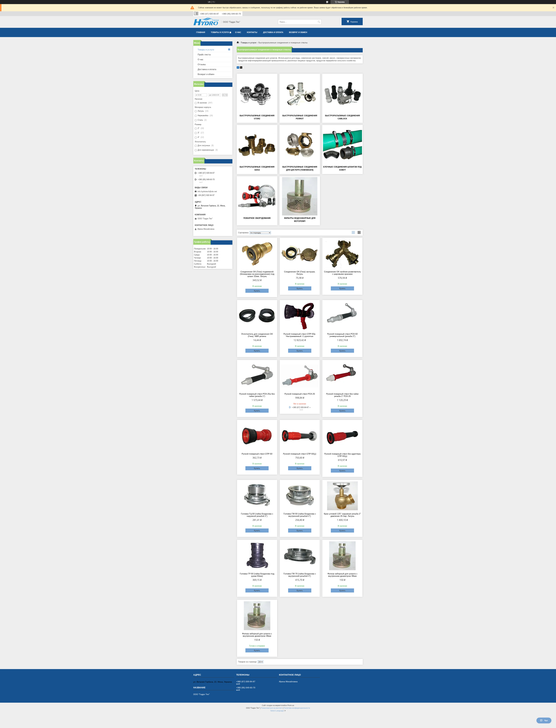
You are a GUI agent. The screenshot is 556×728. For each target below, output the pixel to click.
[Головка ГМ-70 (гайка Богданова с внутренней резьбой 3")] (299, 555)
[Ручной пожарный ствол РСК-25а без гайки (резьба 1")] (257, 375)
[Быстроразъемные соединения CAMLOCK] (342, 93)
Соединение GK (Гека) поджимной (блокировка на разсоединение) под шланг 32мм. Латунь (257, 273)
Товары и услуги (220, 32)
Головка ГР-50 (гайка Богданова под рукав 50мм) (257, 574)
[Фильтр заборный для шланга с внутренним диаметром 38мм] (342, 555)
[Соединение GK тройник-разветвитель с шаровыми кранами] (342, 253)
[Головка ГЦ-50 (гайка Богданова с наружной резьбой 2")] (257, 495)
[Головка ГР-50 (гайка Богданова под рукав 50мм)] (257, 555)
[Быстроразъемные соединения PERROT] (299, 93)
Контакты (252, 32)
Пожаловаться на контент (271, 708)
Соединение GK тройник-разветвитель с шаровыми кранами (342, 272)
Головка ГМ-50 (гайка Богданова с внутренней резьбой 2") (300, 515)
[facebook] (238, 68)
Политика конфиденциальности (297, 708)
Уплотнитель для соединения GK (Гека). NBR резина (257, 335)
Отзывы (202, 64)
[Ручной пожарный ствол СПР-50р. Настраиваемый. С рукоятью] (299, 315)
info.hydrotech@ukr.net (207, 191)
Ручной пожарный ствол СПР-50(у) (299, 454)
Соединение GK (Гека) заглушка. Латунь (299, 272)
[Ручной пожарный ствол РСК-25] (299, 375)
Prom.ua (290, 705)
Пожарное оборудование (257, 218)
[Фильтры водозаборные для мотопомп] (299, 196)
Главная (200, 32)
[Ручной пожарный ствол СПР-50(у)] (299, 435)
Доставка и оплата (273, 32)
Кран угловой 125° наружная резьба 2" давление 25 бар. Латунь (342, 515)
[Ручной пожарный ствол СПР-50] (257, 435)
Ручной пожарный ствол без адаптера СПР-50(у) (342, 455)
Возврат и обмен (298, 32)
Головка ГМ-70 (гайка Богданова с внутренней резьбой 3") (300, 574)
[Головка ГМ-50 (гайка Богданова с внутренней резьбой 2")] (299, 495)
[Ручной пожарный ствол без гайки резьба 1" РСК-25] (342, 375)
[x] (241, 68)
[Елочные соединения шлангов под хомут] (342, 145)
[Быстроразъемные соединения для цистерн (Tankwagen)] (299, 145)
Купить (257, 291)
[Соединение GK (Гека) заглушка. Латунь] (299, 253)
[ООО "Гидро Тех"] (206, 22)
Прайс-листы (204, 54)
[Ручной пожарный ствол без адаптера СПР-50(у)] (342, 435)
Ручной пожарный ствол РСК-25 (300, 394)
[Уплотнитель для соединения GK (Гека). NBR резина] (257, 315)
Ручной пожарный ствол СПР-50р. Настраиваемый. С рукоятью (300, 335)
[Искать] (318, 21)
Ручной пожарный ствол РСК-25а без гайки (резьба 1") (257, 395)
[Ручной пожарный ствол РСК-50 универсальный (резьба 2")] (342, 315)
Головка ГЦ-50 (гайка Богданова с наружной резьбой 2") (257, 515)
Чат (546, 720)
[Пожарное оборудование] (257, 196)
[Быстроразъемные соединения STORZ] (257, 93)
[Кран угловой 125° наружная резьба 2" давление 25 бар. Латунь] (342, 495)
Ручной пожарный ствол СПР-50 (257, 454)
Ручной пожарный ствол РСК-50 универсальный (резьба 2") (342, 335)
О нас (238, 32)
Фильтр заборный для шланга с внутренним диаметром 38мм (342, 574)
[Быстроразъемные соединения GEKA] (257, 145)
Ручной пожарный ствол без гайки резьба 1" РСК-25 (342, 395)
